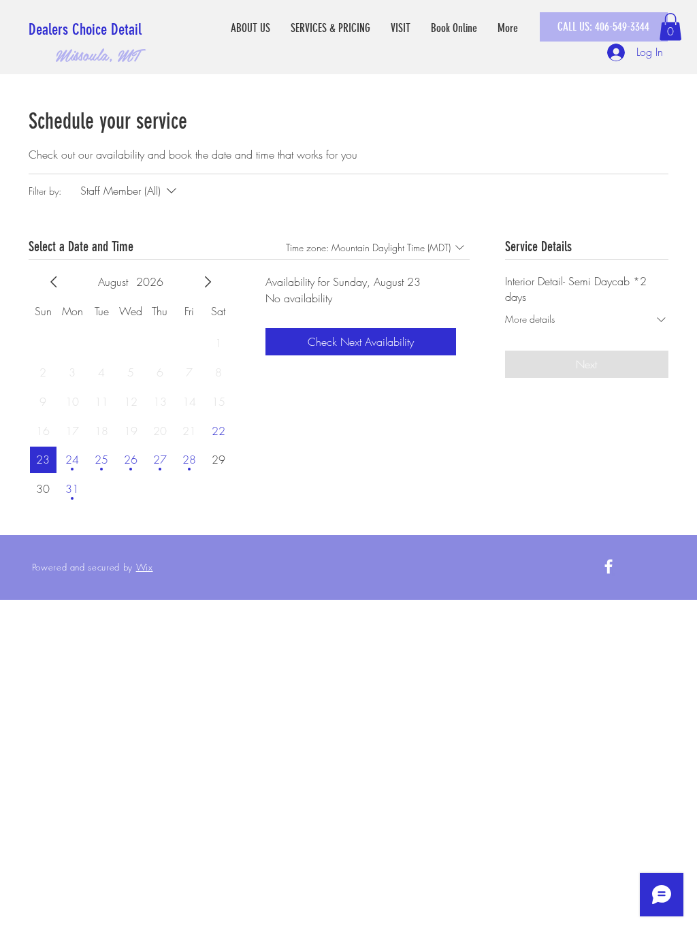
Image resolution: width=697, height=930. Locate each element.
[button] (670, 27)
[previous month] (54, 282)
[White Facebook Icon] (608, 566)
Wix (144, 567)
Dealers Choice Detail (85, 29)
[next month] (207, 282)
